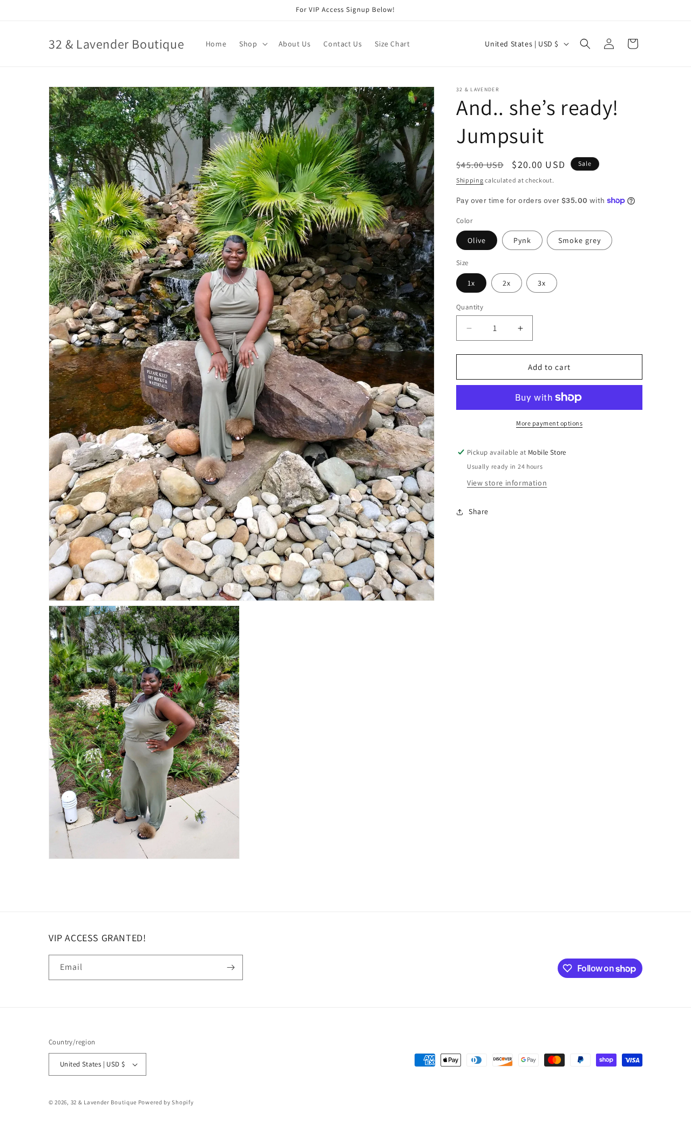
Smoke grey (579, 240)
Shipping (470, 180)
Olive (477, 240)
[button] (252, 43)
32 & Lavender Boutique (104, 1102)
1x (471, 283)
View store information (507, 483)
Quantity (469, 307)
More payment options (549, 423)
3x (542, 283)
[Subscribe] (230, 967)
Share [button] (479, 511)
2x (507, 283)
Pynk (522, 240)
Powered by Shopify (166, 1102)
